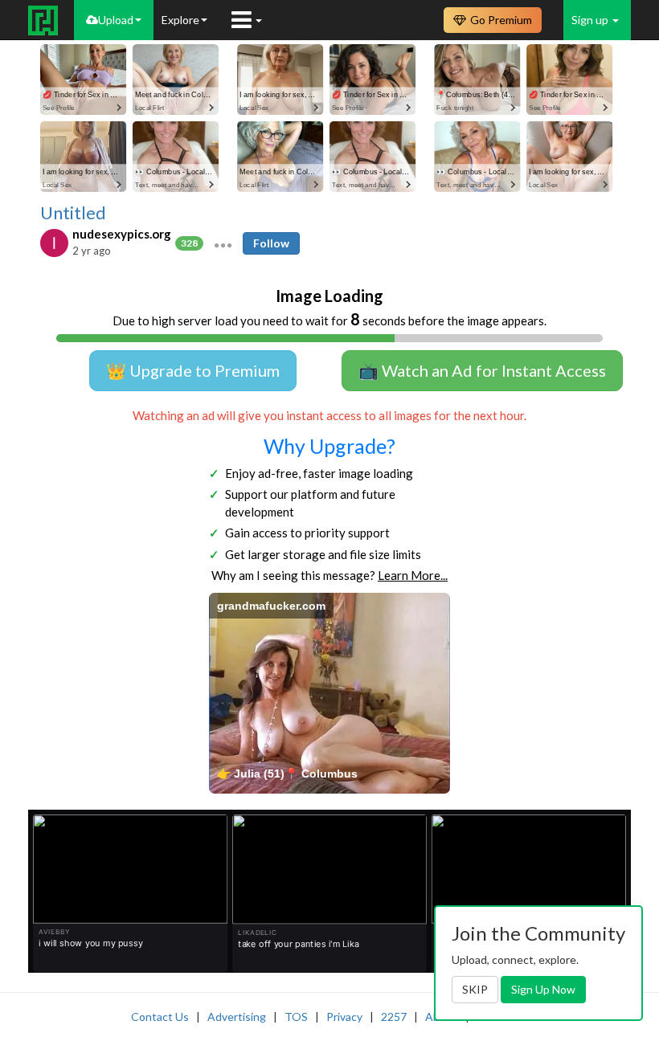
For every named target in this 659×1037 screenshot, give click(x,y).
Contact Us (160, 1016)
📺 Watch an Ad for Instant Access (482, 370)
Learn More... (413, 575)
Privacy (344, 1016)
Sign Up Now (543, 989)
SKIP (475, 989)
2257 (394, 1016)
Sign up (591, 20)
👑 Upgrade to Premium (193, 370)
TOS (296, 1016)
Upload (115, 20)
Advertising (236, 1016)
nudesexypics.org (121, 234)
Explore (180, 20)
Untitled (73, 213)
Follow (271, 243)
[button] (223, 243)
